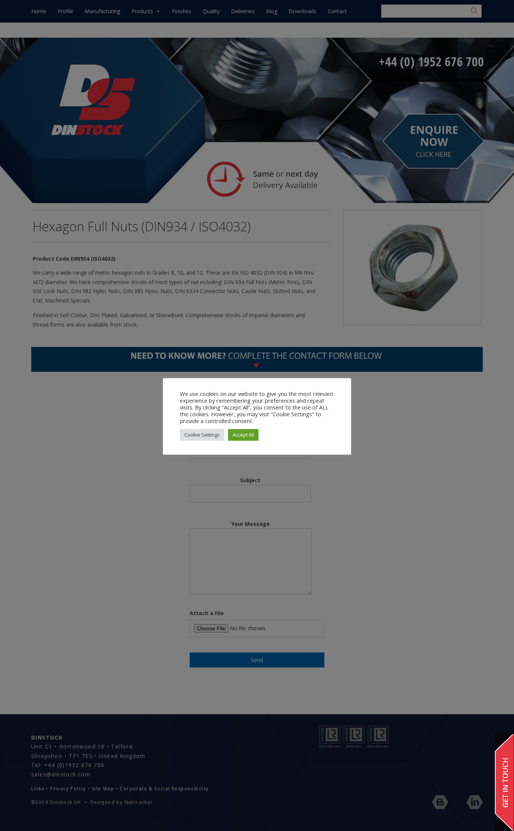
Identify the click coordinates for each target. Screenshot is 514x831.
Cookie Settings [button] (202, 434)
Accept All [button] (243, 434)
